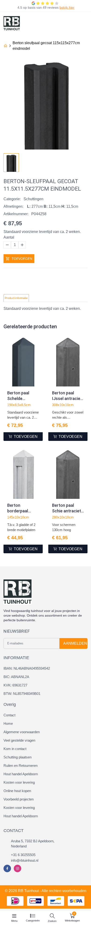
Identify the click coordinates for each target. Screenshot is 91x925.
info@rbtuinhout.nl (24, 860)
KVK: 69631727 (15, 685)
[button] (84, 161)
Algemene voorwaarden (22, 732)
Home (8, 723)
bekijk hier (67, 7)
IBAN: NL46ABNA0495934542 (27, 668)
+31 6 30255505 (23, 855)
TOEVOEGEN (22, 259)
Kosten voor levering (19, 782)
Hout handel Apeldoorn (21, 774)
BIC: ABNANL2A (16, 677)
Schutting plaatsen (18, 757)
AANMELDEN (75, 643)
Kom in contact (15, 749)
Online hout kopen (17, 791)
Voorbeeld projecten (19, 799)
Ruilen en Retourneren (21, 766)
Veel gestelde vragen (19, 740)
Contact (9, 715)
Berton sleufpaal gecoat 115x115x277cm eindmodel (46, 45)
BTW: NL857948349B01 (22, 694)
